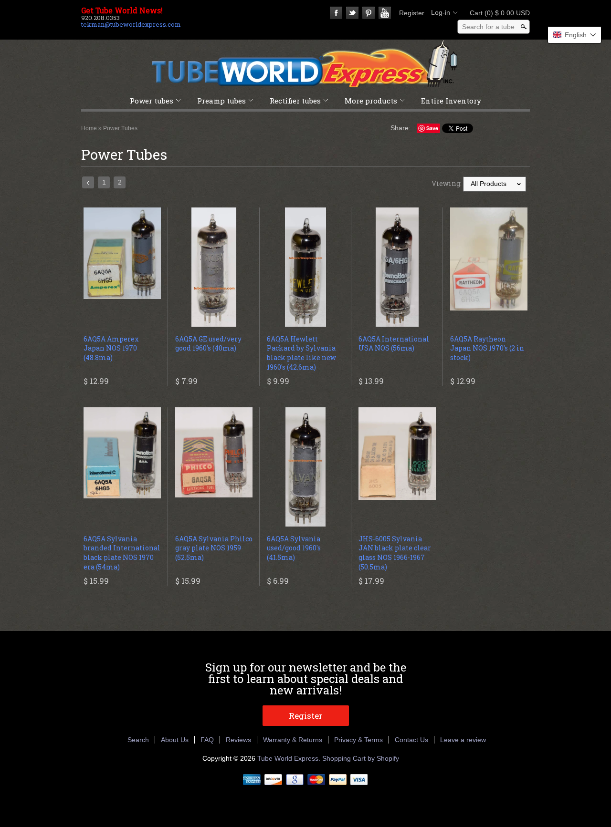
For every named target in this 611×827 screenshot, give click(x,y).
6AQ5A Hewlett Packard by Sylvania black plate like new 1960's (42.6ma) (301, 353)
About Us (175, 740)
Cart (497, 13)
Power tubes (151, 100)
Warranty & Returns (292, 740)
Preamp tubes (221, 100)
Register (411, 13)
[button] (574, 35)
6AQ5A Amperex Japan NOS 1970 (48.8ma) (111, 348)
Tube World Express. (289, 758)
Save (432, 128)
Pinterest (368, 13)
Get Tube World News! (122, 10)
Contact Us (411, 740)
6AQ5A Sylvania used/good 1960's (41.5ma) (294, 548)
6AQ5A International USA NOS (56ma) (393, 343)
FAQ (207, 740)
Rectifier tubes (295, 100)
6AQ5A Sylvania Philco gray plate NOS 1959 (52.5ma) (214, 548)
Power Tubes (120, 128)
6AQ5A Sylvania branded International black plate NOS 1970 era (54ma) (122, 552)
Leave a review (463, 740)
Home (89, 128)
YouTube (384, 13)
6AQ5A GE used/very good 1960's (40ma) (208, 343)
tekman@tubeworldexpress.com (131, 24)
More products (371, 100)
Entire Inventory (451, 100)
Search (138, 740)
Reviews (238, 740)
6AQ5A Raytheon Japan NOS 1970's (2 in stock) (487, 348)
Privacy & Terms (358, 740)
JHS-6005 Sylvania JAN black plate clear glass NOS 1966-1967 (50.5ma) (394, 552)
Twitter (352, 13)
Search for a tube (488, 27)
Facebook (336, 13)
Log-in (440, 12)
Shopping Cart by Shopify (360, 758)
